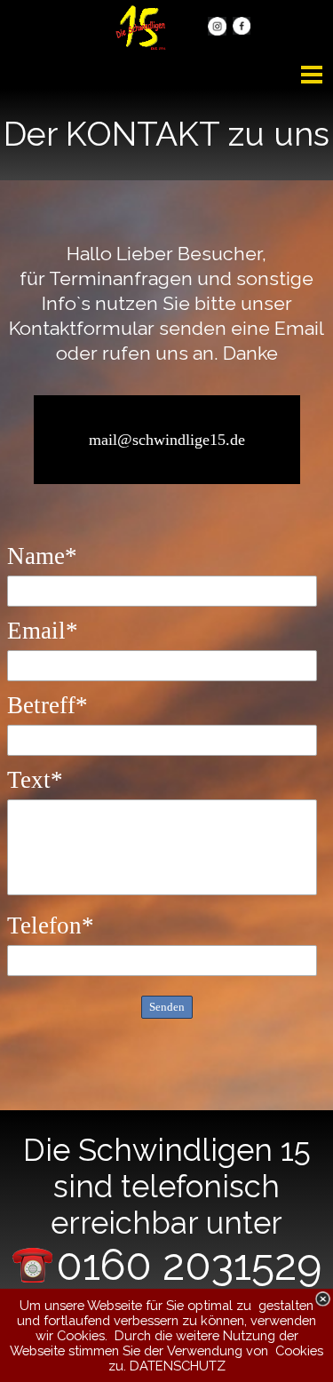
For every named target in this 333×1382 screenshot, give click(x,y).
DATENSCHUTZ (178, 1365)
